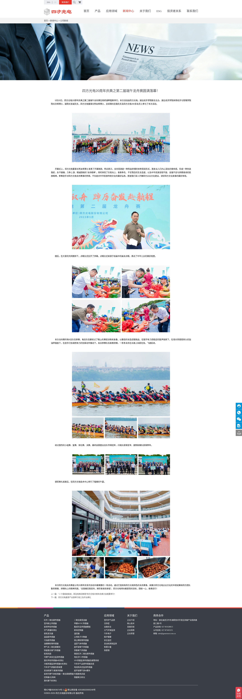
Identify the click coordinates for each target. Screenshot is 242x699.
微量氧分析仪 (79, 677)
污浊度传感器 (49, 640)
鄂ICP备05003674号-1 (54, 690)
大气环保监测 (109, 630)
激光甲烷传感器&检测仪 (54, 660)
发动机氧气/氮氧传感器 (53, 670)
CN (55, 2)
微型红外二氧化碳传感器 (84, 654)
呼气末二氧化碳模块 (52, 647)
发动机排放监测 (110, 644)
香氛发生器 (48, 633)
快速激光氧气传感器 (52, 650)
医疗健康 (107, 637)
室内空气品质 (109, 620)
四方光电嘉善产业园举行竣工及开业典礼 (74, 597)
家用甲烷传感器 (50, 627)
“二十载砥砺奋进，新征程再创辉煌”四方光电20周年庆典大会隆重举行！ (87, 594)
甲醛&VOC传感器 (81, 623)
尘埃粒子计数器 (80, 637)
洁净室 (107, 623)
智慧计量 (107, 647)
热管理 (107, 650)
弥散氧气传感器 (80, 650)
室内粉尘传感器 (50, 623)
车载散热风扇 (79, 674)
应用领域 (111, 11)
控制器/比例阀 (49, 677)
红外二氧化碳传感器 (52, 620)
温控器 (77, 633)
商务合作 (158, 615)
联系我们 (65, 2)
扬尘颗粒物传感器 (81, 640)
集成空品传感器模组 (82, 627)
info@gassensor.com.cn (167, 633)
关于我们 (145, 11)
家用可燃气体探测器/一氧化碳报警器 (59, 674)
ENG (48, 2)
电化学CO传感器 (81, 657)
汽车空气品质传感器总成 (84, 664)
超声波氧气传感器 (81, 647)
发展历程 (130, 627)
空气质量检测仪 (50, 630)
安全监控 (107, 640)
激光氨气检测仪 (50, 681)
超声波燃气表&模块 (82, 670)
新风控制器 (78, 630)
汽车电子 (107, 633)
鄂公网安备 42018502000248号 (82, 690)
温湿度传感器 (49, 637)
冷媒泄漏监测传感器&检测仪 (55, 664)
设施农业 (107, 627)
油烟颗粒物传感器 (51, 644)
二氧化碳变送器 (80, 620)
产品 (97, 11)
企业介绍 (130, 620)
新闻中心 (128, 11)
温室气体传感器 (80, 644)
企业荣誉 (130, 633)
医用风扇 (47, 654)
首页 (86, 11)
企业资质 (130, 630)
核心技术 (130, 623)
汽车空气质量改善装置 (53, 667)
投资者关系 (174, 11)
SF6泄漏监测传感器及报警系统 (86, 660)
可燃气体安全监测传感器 (54, 657)
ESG (159, 11)
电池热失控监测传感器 (83, 667)
